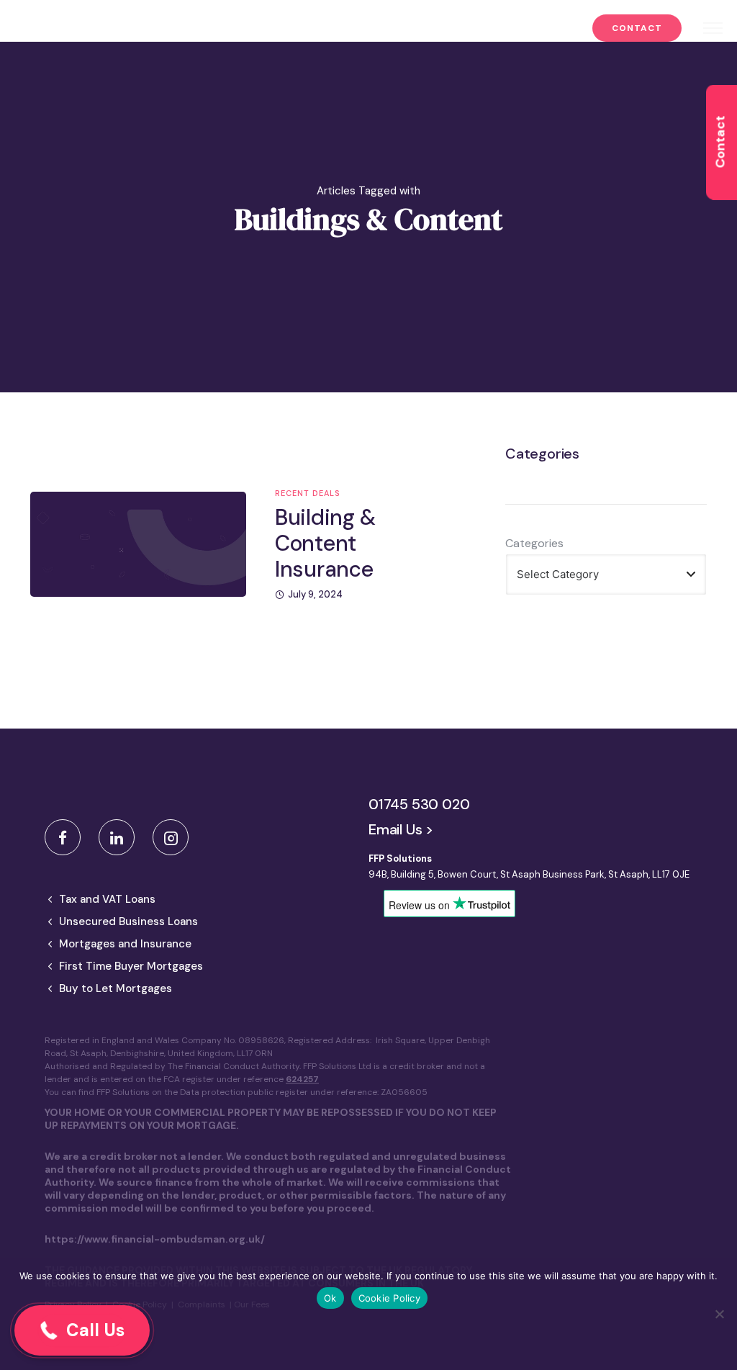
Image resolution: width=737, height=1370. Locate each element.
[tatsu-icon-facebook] (66, 837)
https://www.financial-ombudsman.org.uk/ (155, 1238)
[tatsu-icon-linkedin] (120, 837)
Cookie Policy (389, 1298)
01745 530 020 (418, 804)
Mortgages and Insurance (125, 944)
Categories (534, 543)
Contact (637, 28)
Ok (330, 1298)
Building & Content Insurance (325, 543)
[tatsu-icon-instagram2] (171, 837)
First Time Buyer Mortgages (131, 966)
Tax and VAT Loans (107, 899)
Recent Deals (307, 493)
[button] (82, 1330)
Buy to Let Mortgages (115, 988)
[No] (719, 1314)
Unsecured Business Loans (128, 921)
